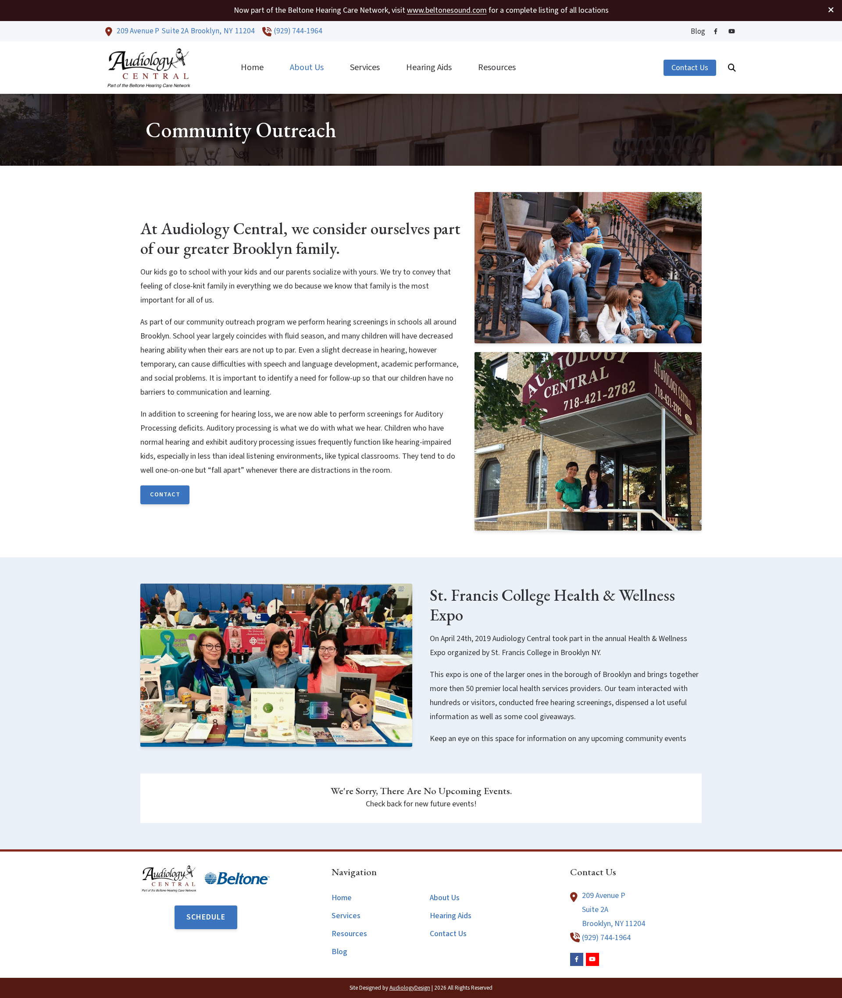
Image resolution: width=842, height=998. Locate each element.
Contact (165, 494)
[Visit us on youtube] (731, 31)
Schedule (205, 917)
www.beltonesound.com (447, 10)
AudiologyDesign (409, 988)
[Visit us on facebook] (715, 31)
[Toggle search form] (732, 67)
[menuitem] (695, 31)
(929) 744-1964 (298, 30)
